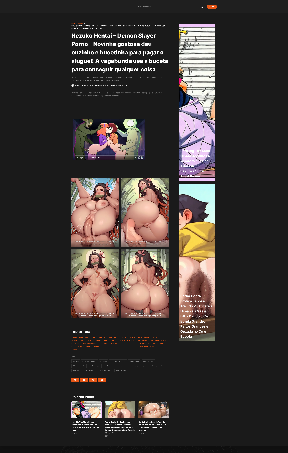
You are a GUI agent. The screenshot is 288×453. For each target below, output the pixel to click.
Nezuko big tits (90, 370)
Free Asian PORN (144, 7)
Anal (92, 85)
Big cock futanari (89, 361)
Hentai (126, 85)
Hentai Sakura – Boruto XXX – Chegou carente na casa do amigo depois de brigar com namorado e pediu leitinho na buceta (151, 341)
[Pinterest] (93, 380)
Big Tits (120, 85)
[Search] (202, 7)
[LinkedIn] (102, 380)
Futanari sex (109, 366)
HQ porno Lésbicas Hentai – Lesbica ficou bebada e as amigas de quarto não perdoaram (119, 340)
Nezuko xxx (121, 370)
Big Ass (114, 85)
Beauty (108, 85)
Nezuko (76, 370)
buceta (103, 361)
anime (76, 361)
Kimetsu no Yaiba (157, 366)
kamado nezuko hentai (137, 366)
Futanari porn (94, 366)
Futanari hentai (79, 366)
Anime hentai (99, 85)
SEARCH (212, 7)
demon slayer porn (118, 361)
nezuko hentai (106, 370)
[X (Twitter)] (84, 380)
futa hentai (134, 361)
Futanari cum (148, 361)
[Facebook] (75, 380)
